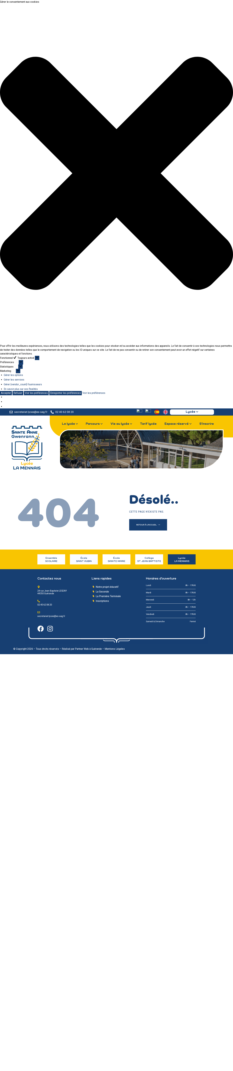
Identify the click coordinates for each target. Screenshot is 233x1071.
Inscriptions (102, 600)
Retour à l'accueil (146, 525)
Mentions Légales (115, 648)
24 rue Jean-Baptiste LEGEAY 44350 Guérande (52, 592)
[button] (116, 174)
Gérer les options (13, 375)
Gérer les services (14, 379)
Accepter (6, 392)
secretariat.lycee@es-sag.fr (30, 411)
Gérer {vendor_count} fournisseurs (23, 384)
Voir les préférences (36, 392)
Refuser (17, 392)
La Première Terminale (108, 596)
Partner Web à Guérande (88, 648)
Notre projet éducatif (107, 586)
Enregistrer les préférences (65, 392)
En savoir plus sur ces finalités (21, 389)
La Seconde (102, 591)
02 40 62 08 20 (64, 411)
